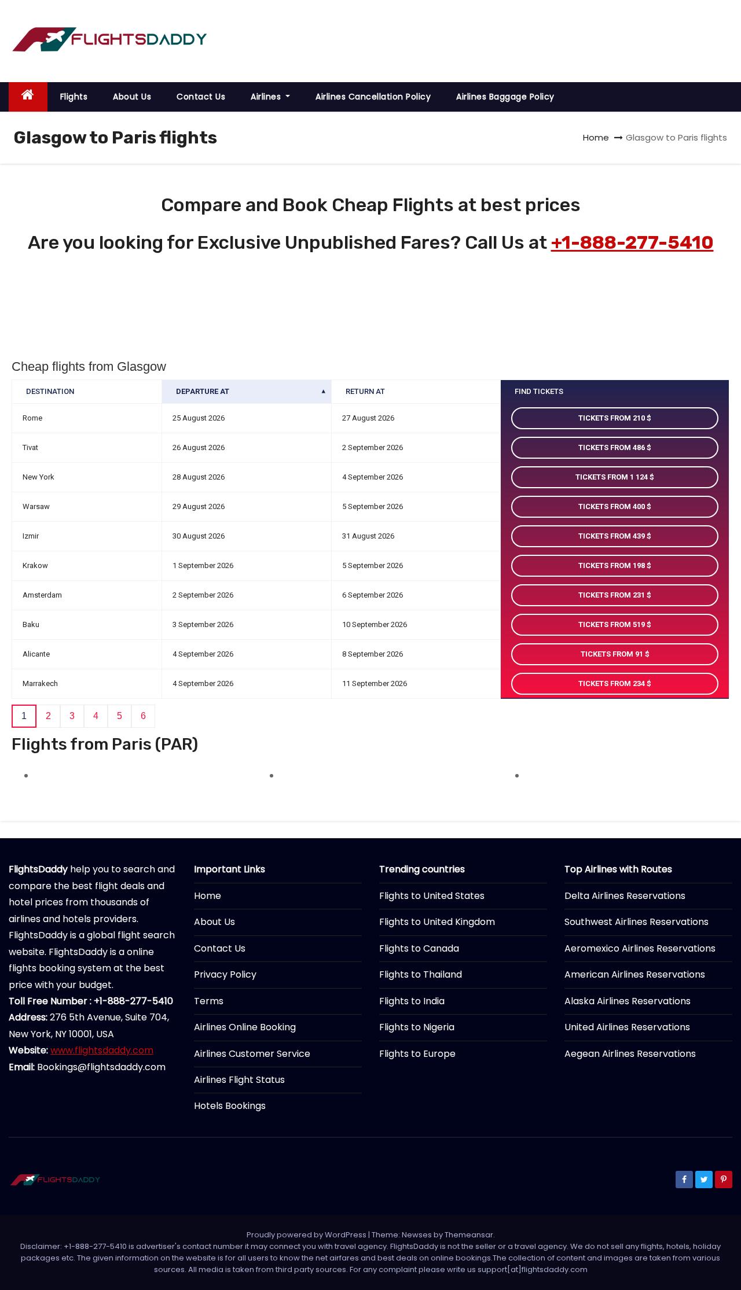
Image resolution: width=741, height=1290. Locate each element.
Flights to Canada (419, 948)
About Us (132, 96)
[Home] (28, 97)
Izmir (31, 536)
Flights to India (412, 1001)
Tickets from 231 (612, 595)
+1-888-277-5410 (632, 242)
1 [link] (24, 716)
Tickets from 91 (613, 654)
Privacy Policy (225, 974)
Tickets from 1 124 (612, 477)
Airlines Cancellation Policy (373, 96)
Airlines (267, 96)
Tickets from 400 (612, 506)
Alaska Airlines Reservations (627, 1001)
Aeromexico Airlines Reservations (640, 948)
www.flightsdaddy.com (101, 1050)
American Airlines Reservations (634, 974)
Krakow (35, 565)
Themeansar (469, 1234)
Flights (74, 96)
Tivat (30, 447)
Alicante (36, 654)
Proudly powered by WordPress (307, 1234)
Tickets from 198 (612, 565)
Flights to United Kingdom (437, 921)
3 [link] (72, 716)
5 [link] (119, 716)
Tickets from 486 (612, 447)
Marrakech (40, 683)
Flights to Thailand (420, 974)
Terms (208, 1001)
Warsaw (36, 506)
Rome (32, 418)
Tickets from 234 (612, 683)
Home (596, 137)
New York (38, 477)
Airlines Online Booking (245, 1027)
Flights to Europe (417, 1053)
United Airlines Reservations (627, 1027)
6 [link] (143, 716)
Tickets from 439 (612, 536)
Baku (31, 624)
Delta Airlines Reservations (624, 895)
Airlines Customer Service (252, 1053)
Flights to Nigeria (416, 1027)
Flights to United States (432, 895)
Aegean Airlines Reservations (630, 1053)
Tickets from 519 (612, 624)
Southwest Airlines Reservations (636, 921)
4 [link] (95, 716)
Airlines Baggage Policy (505, 96)
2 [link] (48, 716)
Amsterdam (42, 595)
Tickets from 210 (612, 418)
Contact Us (201, 96)
